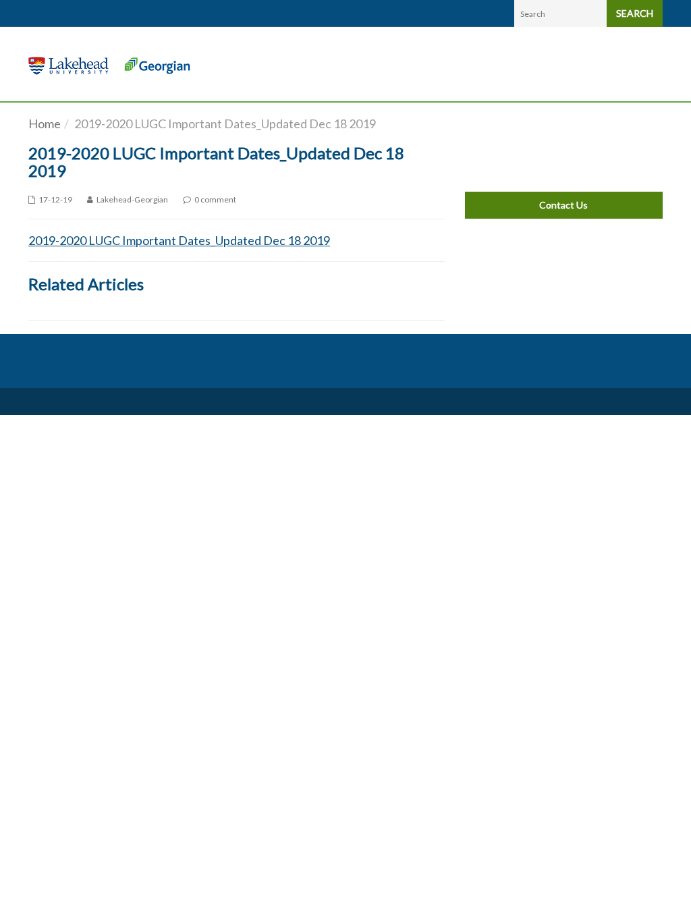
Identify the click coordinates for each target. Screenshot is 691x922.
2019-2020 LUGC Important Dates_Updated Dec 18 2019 (179, 240)
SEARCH (634, 13)
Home (44, 123)
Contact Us (563, 205)
